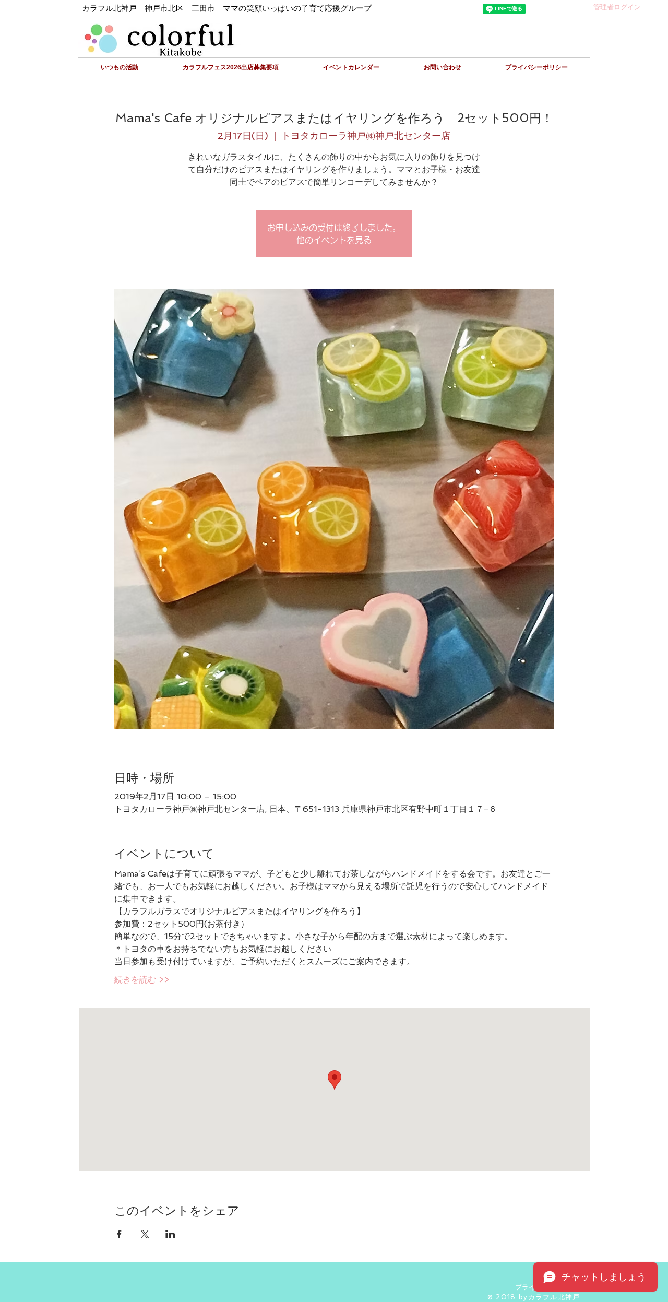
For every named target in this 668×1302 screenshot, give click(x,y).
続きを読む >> (141, 980)
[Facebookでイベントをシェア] (119, 1234)
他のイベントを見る (334, 240)
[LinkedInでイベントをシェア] (170, 1234)
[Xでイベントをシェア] (145, 1234)
